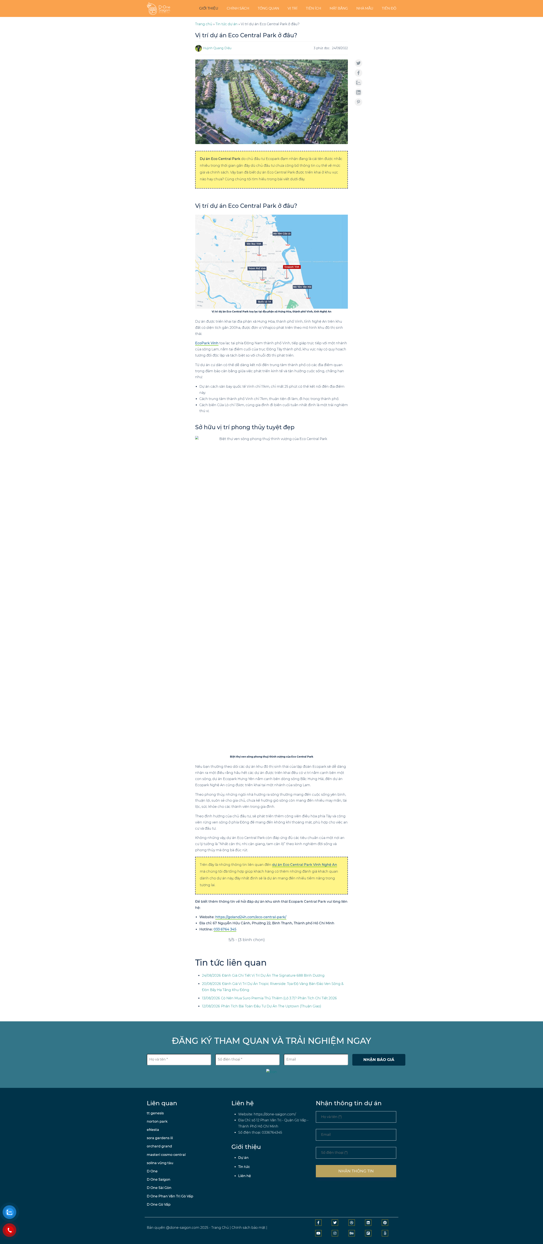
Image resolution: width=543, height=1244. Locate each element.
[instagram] (335, 1233)
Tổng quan (268, 8)
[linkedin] (368, 1222)
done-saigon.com (184, 1228)
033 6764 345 (225, 929)
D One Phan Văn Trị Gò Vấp (170, 1196)
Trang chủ (203, 24)
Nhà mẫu (364, 8)
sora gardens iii (160, 1138)
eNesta (153, 1130)
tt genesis (155, 1113)
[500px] (385, 1233)
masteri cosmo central (166, 1155)
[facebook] (318, 1222)
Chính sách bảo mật (248, 1228)
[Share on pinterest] (358, 102)
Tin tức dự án (227, 24)
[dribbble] (351, 1222)
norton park (157, 1121)
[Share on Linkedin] (358, 92)
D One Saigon (158, 1179)
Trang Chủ (220, 1228)
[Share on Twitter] (358, 63)
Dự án (243, 1158)
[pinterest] (385, 1222)
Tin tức (244, 1167)
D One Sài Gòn (159, 1188)
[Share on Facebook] (358, 73)
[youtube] (318, 1233)
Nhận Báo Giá (378, 1059)
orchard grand (159, 1146)
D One (152, 1171)
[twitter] (335, 1222)
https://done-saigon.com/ (275, 1114)
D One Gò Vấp (159, 1204)
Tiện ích (313, 8)
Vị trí (292, 8)
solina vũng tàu (160, 1163)
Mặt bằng (339, 8)
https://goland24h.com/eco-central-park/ (250, 917)
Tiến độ (389, 8)
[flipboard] (368, 1233)
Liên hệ (244, 1176)
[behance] (351, 1233)
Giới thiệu (208, 8)
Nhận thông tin (356, 1171)
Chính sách (238, 8)
